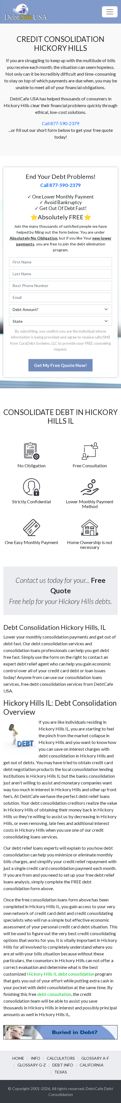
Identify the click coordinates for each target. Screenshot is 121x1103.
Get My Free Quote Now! (60, 365)
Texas (60, 1072)
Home (18, 1058)
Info (35, 1058)
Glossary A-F (95, 1058)
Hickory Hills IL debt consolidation (60, 973)
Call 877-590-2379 (60, 123)
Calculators (61, 1058)
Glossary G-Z (31, 1065)
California (92, 1065)
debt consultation (54, 994)
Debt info (62, 1065)
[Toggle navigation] (110, 11)
